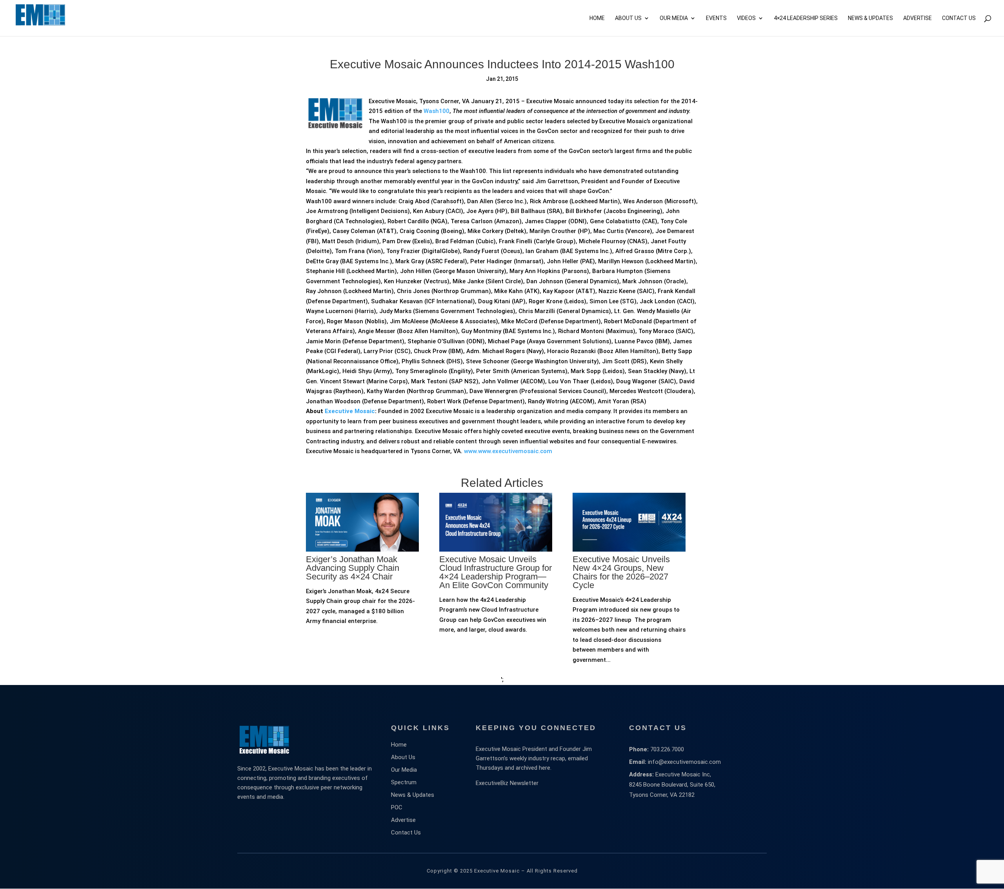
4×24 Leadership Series (806, 18)
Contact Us (959, 18)
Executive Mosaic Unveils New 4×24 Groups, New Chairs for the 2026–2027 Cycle (621, 572)
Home (597, 18)
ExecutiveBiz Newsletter (507, 783)
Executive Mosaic (350, 411)
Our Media (674, 18)
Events (716, 18)
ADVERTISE (917, 18)
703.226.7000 (667, 749)
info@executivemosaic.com (684, 761)
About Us (628, 18)
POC (396, 807)
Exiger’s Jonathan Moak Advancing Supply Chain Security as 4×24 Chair (352, 567)
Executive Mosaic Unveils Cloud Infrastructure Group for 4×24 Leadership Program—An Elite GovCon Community (495, 572)
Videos (746, 18)
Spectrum (404, 782)
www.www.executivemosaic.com (508, 451)
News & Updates (870, 18)
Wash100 (436, 111)
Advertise (403, 819)
